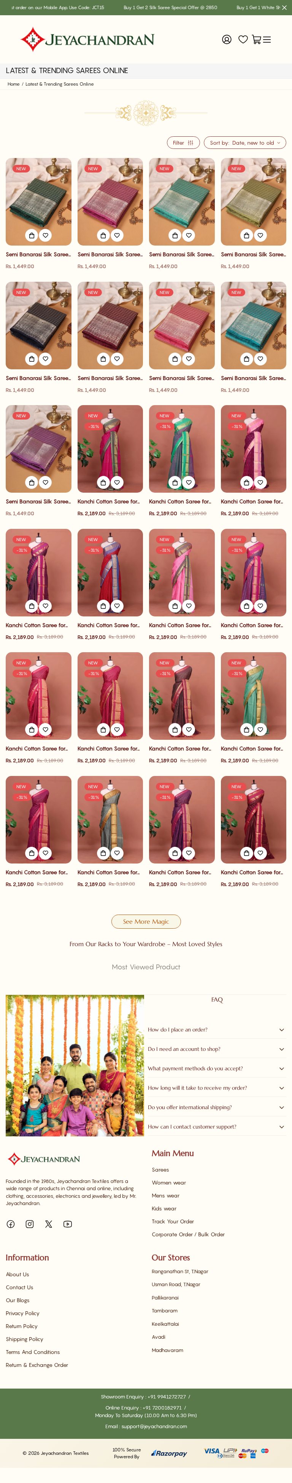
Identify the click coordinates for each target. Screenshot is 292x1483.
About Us (17, 1274)
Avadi (158, 1337)
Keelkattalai (165, 1324)
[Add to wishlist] (45, 235)
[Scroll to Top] (277, 1441)
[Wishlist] (243, 39)
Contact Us (19, 1287)
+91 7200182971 (163, 1408)
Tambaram (165, 1310)
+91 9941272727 (167, 1397)
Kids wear (164, 1208)
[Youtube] (68, 1224)
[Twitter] (49, 1224)
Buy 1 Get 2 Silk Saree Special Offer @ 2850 (135, 7)
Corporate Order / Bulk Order (188, 1234)
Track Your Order (173, 1221)
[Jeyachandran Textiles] (87, 39)
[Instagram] (30, 1224)
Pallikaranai (165, 1298)
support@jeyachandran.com (154, 1426)
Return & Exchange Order (37, 1365)
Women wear (169, 1182)
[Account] (226, 39)
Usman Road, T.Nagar (176, 1284)
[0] (256, 39)
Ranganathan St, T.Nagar (180, 1271)
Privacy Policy (23, 1313)
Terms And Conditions (33, 1352)
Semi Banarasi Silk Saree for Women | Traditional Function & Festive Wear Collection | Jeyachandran (38, 254)
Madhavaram (167, 1350)
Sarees (160, 1169)
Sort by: (219, 142)
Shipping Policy (24, 1339)
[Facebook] (11, 1224)
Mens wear (165, 1195)
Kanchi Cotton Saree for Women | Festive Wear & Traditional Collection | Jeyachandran (108, 501)
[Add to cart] (31, 235)
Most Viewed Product (146, 967)
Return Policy (22, 1326)
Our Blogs (18, 1300)
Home (14, 84)
